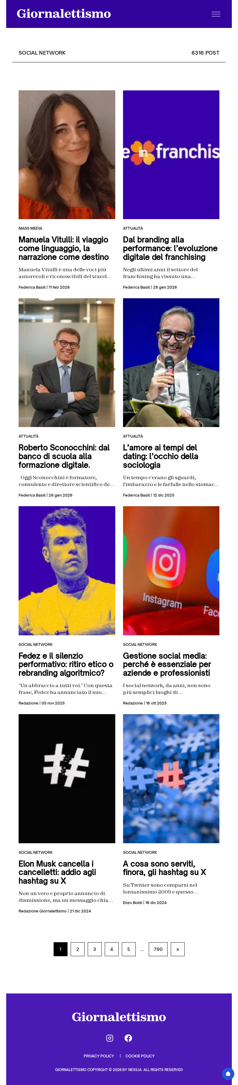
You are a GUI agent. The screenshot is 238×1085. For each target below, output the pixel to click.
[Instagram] (110, 1038)
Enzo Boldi (132, 902)
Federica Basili (32, 287)
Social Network (36, 644)
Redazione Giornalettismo (43, 911)
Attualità (133, 228)
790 (158, 949)
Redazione (28, 703)
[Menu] (216, 14)
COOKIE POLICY (140, 1056)
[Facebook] (128, 1038)
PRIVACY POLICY (99, 1056)
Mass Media (30, 228)
